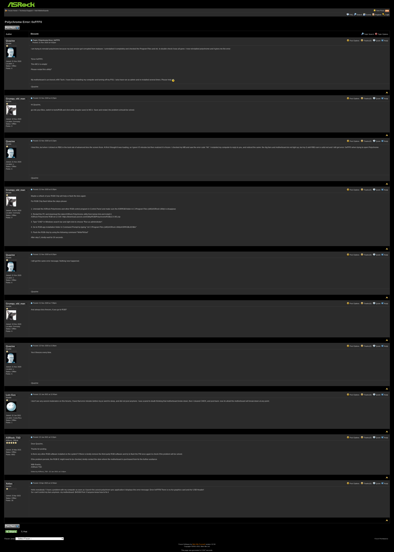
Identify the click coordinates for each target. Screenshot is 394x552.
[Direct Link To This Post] (31, 40)
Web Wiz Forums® (198, 544)
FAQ (351, 15)
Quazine (10, 40)
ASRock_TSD (13, 437)
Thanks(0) (367, 41)
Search (359, 15)
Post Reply (10, 28)
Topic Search (369, 34)
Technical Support (26, 11)
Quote (378, 41)
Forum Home (13, 11)
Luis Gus (11, 395)
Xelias (9, 483)
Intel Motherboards (42, 11)
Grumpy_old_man (16, 98)
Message (35, 34)
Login (387, 15)
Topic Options (382, 34)
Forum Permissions (381, 539)
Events (368, 15)
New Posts (380, 11)
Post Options (354, 41)
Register (378, 15)
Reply (386, 41)
